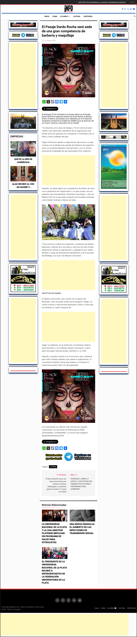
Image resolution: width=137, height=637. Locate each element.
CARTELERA (87, 16)
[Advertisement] (23, 75)
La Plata (53, 467)
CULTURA (76, 16)
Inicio (47, 16)
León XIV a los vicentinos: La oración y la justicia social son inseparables (102, 2)
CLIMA (54, 16)
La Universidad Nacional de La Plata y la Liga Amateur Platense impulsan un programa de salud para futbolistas (54, 533)
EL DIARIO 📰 (65, 16)
